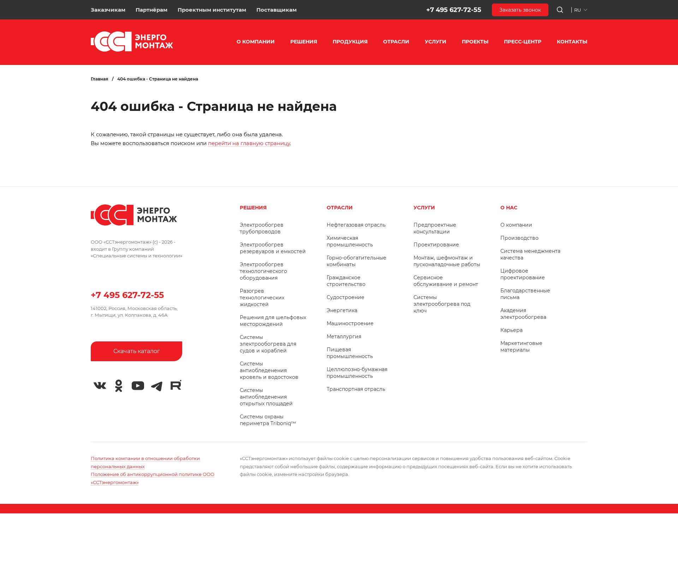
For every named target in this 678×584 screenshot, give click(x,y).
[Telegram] (157, 386)
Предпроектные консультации (435, 228)
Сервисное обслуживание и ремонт (446, 280)
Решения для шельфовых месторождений (273, 320)
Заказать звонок (520, 10)
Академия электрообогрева (523, 313)
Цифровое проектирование (522, 274)
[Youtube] (138, 386)
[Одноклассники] (118, 386)
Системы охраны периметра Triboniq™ (268, 420)
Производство (519, 238)
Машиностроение (350, 323)
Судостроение (345, 297)
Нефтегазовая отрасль (356, 225)
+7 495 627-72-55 (453, 10)
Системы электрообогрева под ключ (442, 304)
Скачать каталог (136, 351)
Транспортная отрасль (356, 389)
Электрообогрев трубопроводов (262, 228)
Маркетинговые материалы (521, 346)
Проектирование (436, 245)
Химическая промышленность (350, 241)
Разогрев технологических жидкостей (262, 298)
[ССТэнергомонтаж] (132, 50)
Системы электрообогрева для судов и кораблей (268, 344)
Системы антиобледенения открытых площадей (266, 397)
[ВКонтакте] (99, 386)
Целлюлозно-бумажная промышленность (357, 372)
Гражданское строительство (346, 280)
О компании (516, 225)
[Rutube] (176, 385)
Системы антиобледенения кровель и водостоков (269, 370)
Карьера (511, 330)
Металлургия (344, 336)
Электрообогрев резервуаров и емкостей (273, 248)
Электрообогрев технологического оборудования (263, 271)
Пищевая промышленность (350, 352)
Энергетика (342, 310)
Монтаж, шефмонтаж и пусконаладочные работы (447, 261)
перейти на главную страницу (249, 143)
